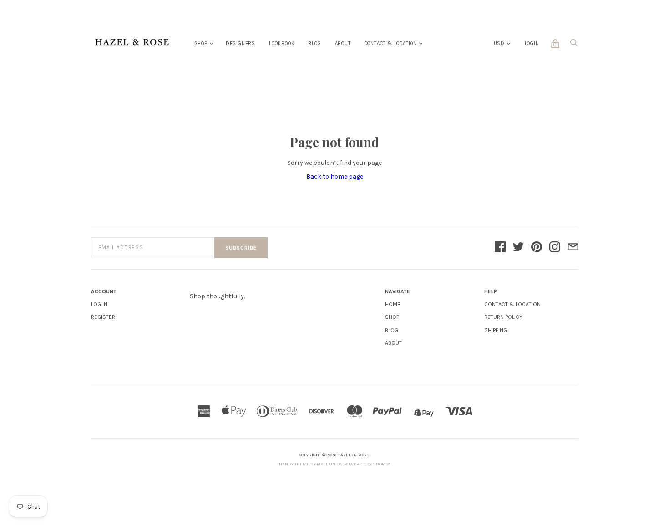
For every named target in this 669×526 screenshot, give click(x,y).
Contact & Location (391, 43)
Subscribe (241, 248)
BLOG (391, 330)
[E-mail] (573, 247)
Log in (99, 304)
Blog (314, 43)
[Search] (573, 45)
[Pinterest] (536, 247)
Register (103, 317)
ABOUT (393, 343)
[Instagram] (554, 247)
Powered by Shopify (367, 464)
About (343, 43)
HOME (392, 304)
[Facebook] (500, 247)
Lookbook (281, 43)
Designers (240, 43)
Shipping (495, 330)
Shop (201, 43)
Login (532, 43)
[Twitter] (518, 247)
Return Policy (503, 317)
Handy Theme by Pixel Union (311, 464)
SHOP (392, 317)
